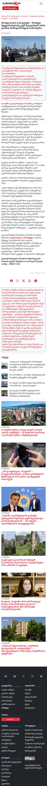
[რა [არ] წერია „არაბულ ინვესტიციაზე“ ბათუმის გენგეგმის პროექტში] (4, 376)
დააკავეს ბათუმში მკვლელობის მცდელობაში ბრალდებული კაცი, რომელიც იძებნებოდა (24, 393)
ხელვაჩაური (31, 697)
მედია (4, 780)
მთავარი (5, 16)
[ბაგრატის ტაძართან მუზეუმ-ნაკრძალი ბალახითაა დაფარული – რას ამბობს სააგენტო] (23, 543)
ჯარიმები (14, 18)
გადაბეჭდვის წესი (38, 273)
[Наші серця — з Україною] (11, 3)
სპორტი (5, 769)
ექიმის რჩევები (8, 751)
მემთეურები (30, 751)
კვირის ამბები (8, 693)
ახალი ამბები (7, 689)
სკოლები (5, 776)
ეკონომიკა (6, 773)
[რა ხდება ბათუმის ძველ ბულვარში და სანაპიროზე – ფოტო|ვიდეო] (4, 384)
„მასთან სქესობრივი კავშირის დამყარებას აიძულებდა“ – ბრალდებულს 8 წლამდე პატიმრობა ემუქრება (23, 649)
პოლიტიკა (6, 765)
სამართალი (7, 697)
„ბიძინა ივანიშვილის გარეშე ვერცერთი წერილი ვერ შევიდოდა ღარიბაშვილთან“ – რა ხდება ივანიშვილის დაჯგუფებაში (22, 519)
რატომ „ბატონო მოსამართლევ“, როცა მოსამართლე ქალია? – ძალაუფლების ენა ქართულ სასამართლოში (21, 605)
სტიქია (4, 747)
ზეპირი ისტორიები (34, 730)
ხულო (27, 693)
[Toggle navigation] (41, 3)
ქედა (27, 704)
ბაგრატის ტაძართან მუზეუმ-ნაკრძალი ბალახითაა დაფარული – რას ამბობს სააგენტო (23, 562)
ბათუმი (25, 16)
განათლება (6, 700)
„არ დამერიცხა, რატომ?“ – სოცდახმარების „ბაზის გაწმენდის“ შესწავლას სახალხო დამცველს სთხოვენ (22, 475)
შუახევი (28, 700)
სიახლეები (15, 16)
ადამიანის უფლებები (11, 762)
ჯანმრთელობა (8, 704)
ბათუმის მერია (8, 743)
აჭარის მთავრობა (9, 730)
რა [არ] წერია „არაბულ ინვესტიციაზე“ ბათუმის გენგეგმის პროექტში (27, 376)
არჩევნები (6, 740)
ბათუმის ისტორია (33, 747)
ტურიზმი (5, 783)
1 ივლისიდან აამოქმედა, (21, 237)
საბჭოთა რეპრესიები (35, 743)
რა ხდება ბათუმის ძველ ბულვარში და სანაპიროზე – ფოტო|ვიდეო (27, 384)
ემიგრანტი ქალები (34, 733)
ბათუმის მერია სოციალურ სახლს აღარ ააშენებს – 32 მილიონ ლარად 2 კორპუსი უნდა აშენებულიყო (22, 432)
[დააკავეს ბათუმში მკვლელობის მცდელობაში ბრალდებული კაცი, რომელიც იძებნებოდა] (4, 393)
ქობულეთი (30, 708)
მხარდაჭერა (10, 8)
